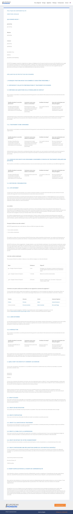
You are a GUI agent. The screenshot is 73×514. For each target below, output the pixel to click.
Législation (49, 2)
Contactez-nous (59, 505)
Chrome (24, 302)
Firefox (9, 302)
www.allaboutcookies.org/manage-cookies (20, 311)
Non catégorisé (37, 2)
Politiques (55, 2)
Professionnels (61, 2)
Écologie (44, 2)
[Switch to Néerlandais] (70, 3)
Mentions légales (41, 512)
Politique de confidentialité (61, 512)
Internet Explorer (56, 302)
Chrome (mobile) (26, 305)
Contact (66, 2)
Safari (38, 302)
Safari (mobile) (40, 305)
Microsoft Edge (55, 305)
